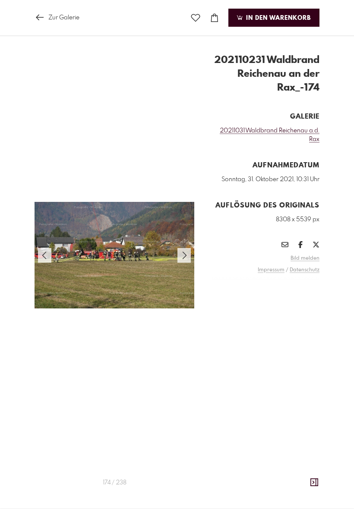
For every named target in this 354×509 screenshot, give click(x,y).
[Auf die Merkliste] (195, 18)
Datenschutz (304, 270)
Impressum (271, 270)
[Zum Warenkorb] (214, 18)
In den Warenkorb (277, 18)
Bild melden (305, 258)
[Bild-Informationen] (314, 482)
